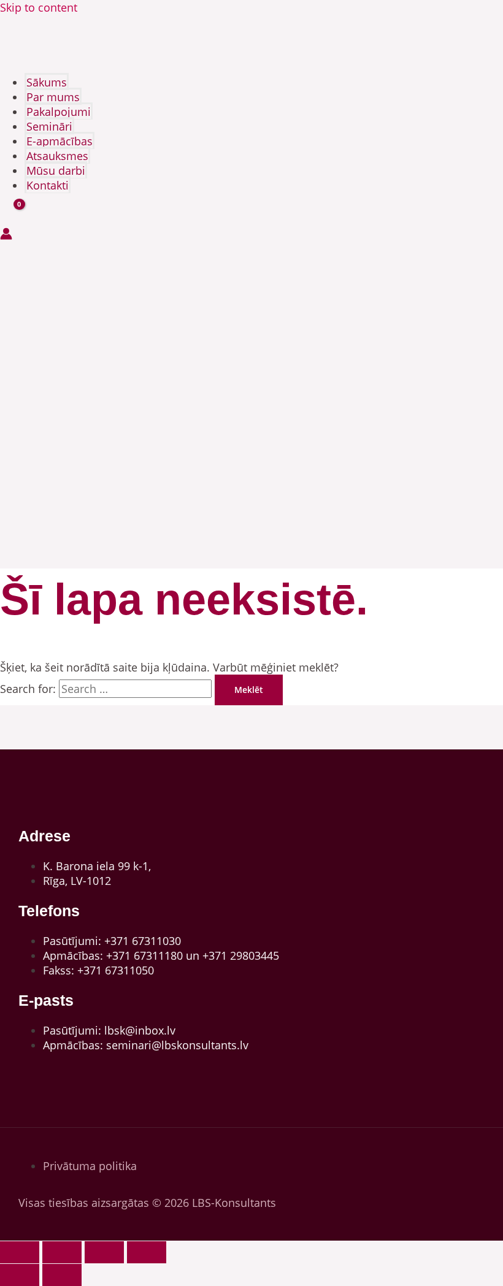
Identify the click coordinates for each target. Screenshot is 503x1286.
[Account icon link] (6, 235)
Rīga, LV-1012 (77, 880)
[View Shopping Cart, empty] (11, 216)
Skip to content (38, 7)
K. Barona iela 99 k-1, (97, 866)
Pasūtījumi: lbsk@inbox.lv (109, 1030)
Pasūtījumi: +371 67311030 (112, 940)
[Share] (104, 1252)
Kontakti (47, 185)
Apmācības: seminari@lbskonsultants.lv (145, 1045)
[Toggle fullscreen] (62, 1252)
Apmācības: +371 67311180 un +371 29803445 (161, 955)
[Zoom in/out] (19, 1252)
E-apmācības (59, 141)
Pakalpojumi (58, 111)
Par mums (53, 97)
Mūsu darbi (55, 170)
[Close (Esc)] (146, 1252)
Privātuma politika (90, 1165)
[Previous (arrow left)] (19, 1275)
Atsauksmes (57, 155)
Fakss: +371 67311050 (98, 970)
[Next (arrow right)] (62, 1275)
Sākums (46, 82)
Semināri (49, 126)
